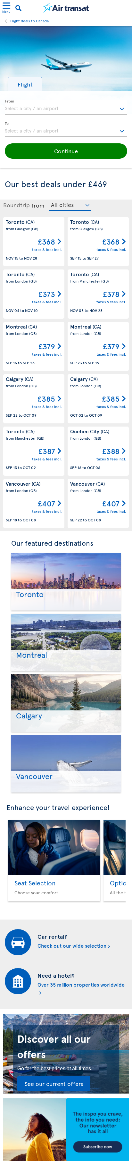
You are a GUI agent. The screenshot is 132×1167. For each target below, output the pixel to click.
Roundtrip (16, 205)
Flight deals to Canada (29, 20)
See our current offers (54, 1083)
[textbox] (66, 107)
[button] (25, 84)
